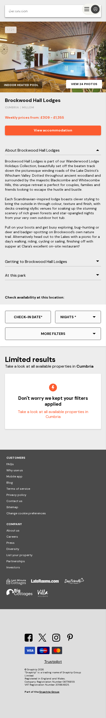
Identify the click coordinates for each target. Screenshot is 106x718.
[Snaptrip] (15, 9)
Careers (12, 537)
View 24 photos (84, 84)
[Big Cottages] (21, 596)
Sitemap (12, 507)
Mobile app (14, 476)
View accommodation (53, 130)
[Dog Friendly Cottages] (77, 583)
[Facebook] (29, 640)
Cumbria (12, 107)
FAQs (10, 464)
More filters (53, 333)
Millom (28, 107)
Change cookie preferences (26, 513)
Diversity (12, 549)
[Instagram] (56, 640)
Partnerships (15, 561)
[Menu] (91, 9)
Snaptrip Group (49, 691)
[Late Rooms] (47, 583)
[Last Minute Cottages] (18, 583)
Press (10, 543)
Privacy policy (16, 495)
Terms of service (18, 489)
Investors (13, 567)
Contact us (14, 501)
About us (12, 530)
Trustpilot (53, 661)
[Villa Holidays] (45, 596)
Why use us (14, 470)
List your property (19, 555)
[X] (42, 640)
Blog (9, 483)
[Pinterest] (70, 640)
